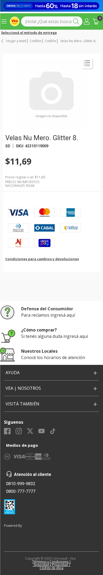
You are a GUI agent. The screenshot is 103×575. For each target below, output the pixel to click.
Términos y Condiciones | (51, 561)
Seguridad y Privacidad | (52, 565)
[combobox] (51, 21)
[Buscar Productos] (77, 21)
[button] (86, 21)
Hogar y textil (16, 41)
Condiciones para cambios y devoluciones (42, 258)
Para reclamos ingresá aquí (48, 315)
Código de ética (51, 568)
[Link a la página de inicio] (2, 41)
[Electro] (51, 6)
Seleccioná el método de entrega (29, 33)
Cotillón (35, 41)
